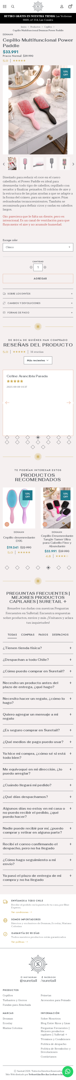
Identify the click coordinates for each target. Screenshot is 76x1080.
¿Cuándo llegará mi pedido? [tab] (27, 785)
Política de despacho (53, 1044)
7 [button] (69, 437)
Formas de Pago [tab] (18, 312)
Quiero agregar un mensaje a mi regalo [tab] (30, 716)
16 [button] (43, 447)
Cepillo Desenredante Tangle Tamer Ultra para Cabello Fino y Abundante (57, 541)
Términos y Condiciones (55, 1039)
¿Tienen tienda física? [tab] (22, 648)
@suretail (28, 980)
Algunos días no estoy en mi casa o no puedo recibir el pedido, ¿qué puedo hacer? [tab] (34, 812)
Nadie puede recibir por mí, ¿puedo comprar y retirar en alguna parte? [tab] (33, 830)
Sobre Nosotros (51, 1018)
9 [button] (17, 442)
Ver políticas (18, 942)
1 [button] (7, 437)
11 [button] (38, 442)
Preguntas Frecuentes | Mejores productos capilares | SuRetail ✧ (55, 1031)
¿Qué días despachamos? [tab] (25, 797)
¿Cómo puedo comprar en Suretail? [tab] (34, 671)
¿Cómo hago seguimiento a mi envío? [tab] (29, 862)
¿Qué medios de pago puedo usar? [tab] (33, 742)
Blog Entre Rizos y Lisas (55, 1023)
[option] (38, 18)
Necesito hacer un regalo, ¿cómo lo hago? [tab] (34, 700)
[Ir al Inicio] (38, 6)
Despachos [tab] (60, 634)
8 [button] (7, 442)
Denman (8, 1018)
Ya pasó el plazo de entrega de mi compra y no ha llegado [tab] (32, 877)
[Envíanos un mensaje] (67, 1071)
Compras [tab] (27, 634)
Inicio (23, 27)
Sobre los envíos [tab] (19, 293)
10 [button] (28, 442)
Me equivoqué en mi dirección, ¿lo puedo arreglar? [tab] (32, 771)
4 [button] (38, 437)
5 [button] (48, 437)
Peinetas (46, 995)
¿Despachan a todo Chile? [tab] (26, 659)
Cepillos (48, 27)
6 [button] (59, 437)
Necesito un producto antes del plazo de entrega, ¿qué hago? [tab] (30, 685)
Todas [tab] (12, 634)
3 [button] (28, 437)
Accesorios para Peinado (56, 1000)
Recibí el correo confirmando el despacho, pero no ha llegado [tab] (30, 846)
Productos (35, 27)
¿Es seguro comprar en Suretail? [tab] (31, 730)
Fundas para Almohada (17, 1005)
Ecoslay (7, 1023)
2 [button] (17, 437)
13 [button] (59, 442)
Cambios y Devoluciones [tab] (24, 303)
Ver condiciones (20, 912)
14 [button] (69, 442)
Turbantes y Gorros (15, 1000)
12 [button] (48, 442)
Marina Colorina (12, 1028)
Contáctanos (48, 1056)
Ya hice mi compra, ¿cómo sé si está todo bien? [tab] (34, 755)
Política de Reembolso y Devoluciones (56, 1050)
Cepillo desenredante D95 (19, 539)
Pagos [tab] (43, 634)
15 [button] (33, 447)
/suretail (48, 980)
